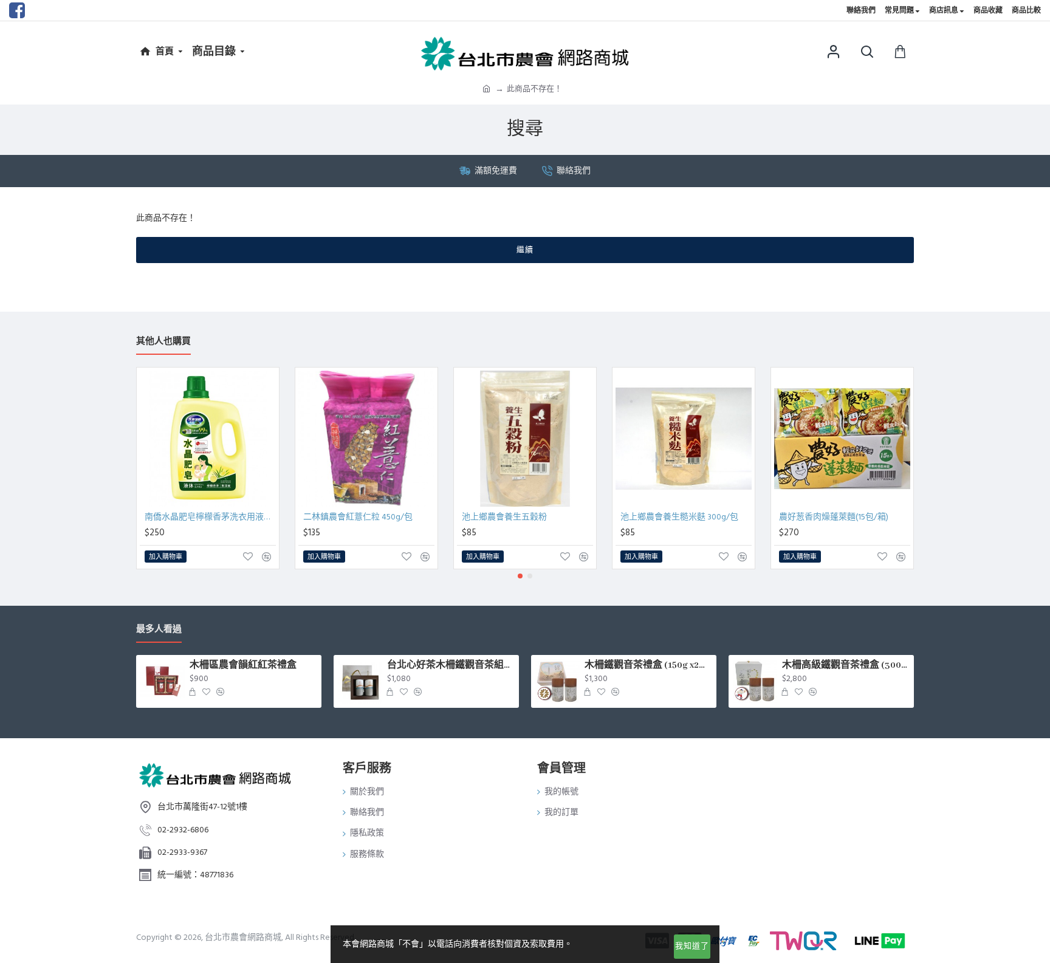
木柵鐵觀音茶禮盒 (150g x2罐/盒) (648, 665)
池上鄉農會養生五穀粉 (504, 517)
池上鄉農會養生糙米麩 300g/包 (679, 517)
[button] (520, 576)
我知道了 (692, 946)
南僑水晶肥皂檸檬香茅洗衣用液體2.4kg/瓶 (210, 517)
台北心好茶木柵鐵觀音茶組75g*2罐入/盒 (451, 665)
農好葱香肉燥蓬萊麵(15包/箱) (833, 517)
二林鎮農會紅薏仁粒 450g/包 (358, 517)
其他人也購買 (163, 342)
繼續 (525, 249)
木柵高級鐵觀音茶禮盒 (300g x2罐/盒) (846, 665)
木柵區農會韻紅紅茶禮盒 (243, 665)
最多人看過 (159, 630)
